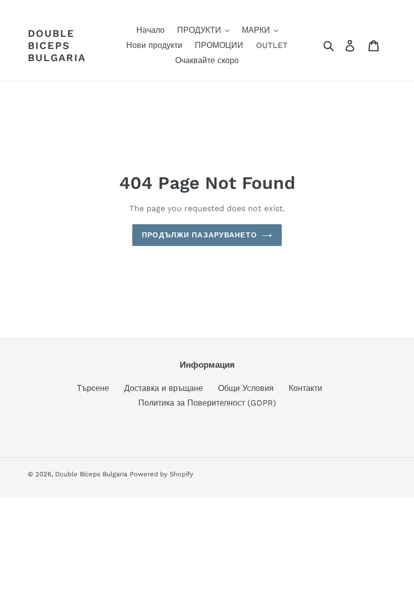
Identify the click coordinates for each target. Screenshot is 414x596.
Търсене (93, 388)
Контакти (305, 388)
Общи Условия (246, 388)
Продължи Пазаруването (199, 235)
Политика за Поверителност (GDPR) (207, 403)
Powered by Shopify (161, 474)
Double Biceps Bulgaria (57, 45)
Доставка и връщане (163, 388)
